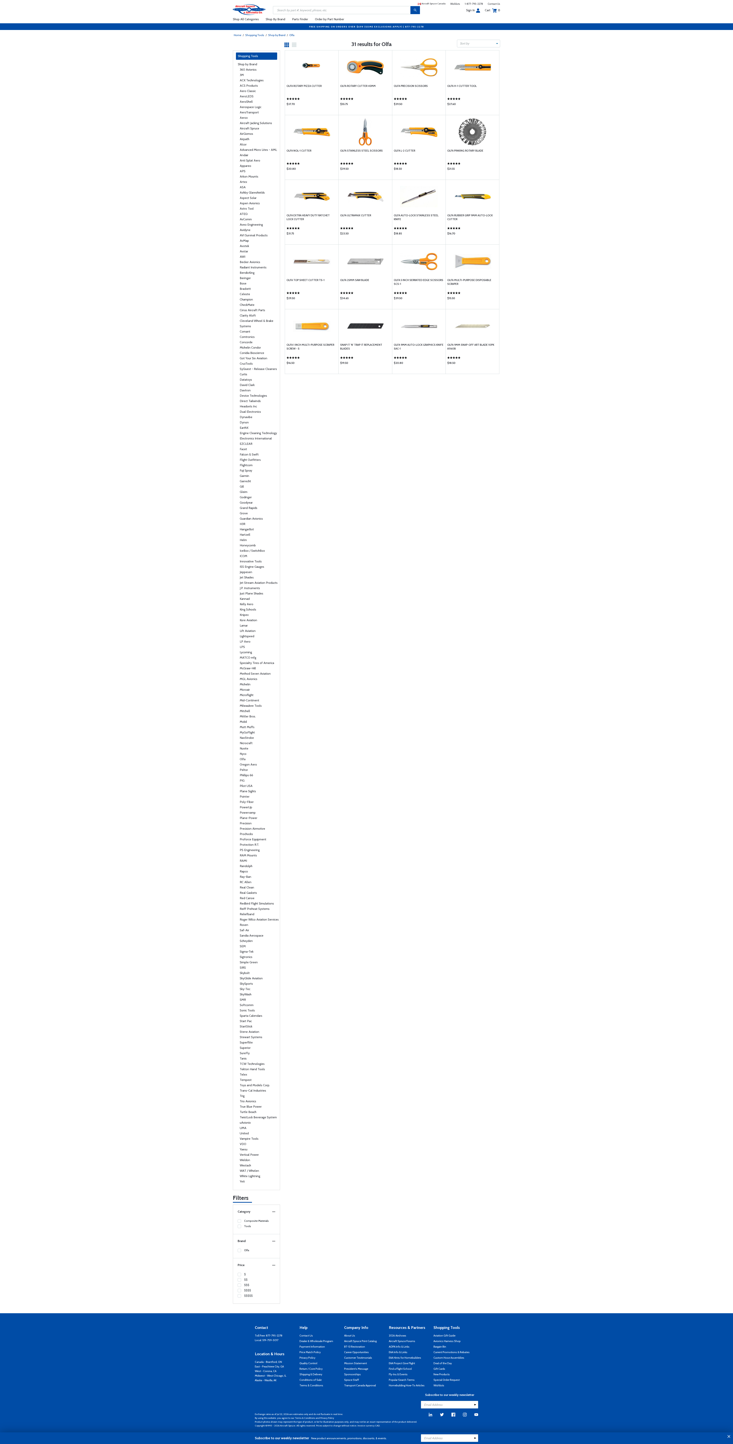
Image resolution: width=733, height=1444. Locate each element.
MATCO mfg (248, 657)
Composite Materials (256, 1221)
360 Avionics (248, 69)
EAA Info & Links (398, 1352)
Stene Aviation (249, 1032)
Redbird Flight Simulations (257, 903)
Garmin (244, 476)
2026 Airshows (397, 1335)
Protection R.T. (249, 844)
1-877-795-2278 (474, 3)
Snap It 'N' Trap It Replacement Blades (361, 346)
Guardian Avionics (251, 518)
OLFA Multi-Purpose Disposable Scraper (469, 282)
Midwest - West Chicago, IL (270, 1375)
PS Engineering (250, 850)
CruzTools (246, 363)
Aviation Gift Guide (444, 1335)
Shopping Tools (254, 35)
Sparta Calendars (251, 1016)
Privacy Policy (307, 1357)
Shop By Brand (275, 19)
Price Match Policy (310, 1352)
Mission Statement (355, 1363)
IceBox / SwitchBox (252, 550)
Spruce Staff (351, 1380)
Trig (242, 1096)
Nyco (243, 754)
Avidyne (245, 230)
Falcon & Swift (249, 454)
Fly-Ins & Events (398, 1374)
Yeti (242, 1181)
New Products (442, 1374)
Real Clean (247, 887)
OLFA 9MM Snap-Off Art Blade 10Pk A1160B (470, 346)
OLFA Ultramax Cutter (355, 215)
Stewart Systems (251, 1037)
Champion (246, 299)
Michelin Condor (250, 347)
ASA (243, 187)
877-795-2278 (274, 1335)
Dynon (244, 422)
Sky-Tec (245, 989)
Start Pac (246, 1021)
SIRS (243, 967)
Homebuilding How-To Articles (407, 1385)
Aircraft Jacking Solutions (256, 123)
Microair (245, 689)
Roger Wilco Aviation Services (259, 919)
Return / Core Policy (311, 1369)
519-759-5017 (270, 1340)
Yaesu (243, 1149)
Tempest (246, 1080)
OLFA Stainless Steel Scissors (361, 150)
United (244, 1133)
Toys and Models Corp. (255, 1085)
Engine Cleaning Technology (258, 433)
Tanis (243, 1058)
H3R (242, 524)
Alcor (243, 144)
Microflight (246, 695)
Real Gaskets (248, 893)
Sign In (470, 10)
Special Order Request (447, 1380)
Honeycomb (248, 545)
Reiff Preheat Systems (255, 909)
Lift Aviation (248, 631)
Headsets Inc (248, 406)
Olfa (291, 35)
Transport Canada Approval (360, 1385)
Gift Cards (439, 1369)
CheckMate (247, 305)
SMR (243, 999)
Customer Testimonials (358, 1357)
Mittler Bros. (248, 716)
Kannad (245, 599)
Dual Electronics (250, 411)
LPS (242, 647)
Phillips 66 (246, 775)
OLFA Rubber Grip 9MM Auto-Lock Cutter (470, 217)
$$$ (246, 1285)
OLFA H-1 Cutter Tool (462, 86)
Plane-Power (248, 818)
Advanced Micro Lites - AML (258, 150)
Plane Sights (248, 791)
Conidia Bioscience (252, 353)
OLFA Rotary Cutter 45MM (358, 86)
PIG (242, 780)
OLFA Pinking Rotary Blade (465, 150)
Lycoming (246, 652)
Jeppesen (246, 572)
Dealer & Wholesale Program (316, 1341)
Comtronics (247, 337)
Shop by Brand (276, 35)
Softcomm (246, 1005)
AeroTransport (249, 112)
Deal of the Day (443, 1363)
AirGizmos (246, 134)
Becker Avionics (250, 262)
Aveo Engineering (251, 224)
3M (242, 75)
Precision (246, 823)
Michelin (245, 684)
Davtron (245, 390)
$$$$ (247, 1290)
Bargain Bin (440, 1346)
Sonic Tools (247, 1010)
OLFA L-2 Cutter (404, 150)
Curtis (243, 374)
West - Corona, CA (265, 1371)
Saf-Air (244, 930)
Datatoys (246, 379)
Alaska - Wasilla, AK (266, 1380)
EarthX (244, 428)
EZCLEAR (246, 444)
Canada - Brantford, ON (268, 1362)
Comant (245, 331)
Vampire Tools (249, 1138)
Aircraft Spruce (249, 128)
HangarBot (247, 529)
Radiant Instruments (253, 267)
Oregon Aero (248, 764)
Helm (243, 540)
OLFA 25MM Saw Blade (354, 280)
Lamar (244, 625)
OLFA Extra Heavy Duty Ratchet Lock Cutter (308, 217)
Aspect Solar (248, 198)
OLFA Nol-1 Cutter (299, 150)
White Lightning (250, 1176)
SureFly (245, 1053)
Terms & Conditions (311, 1385)
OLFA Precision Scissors (411, 86)
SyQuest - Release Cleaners (258, 369)
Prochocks (246, 834)
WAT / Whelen (249, 1171)
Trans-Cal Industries (253, 1090)
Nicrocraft (246, 743)
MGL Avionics (248, 679)
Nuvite (244, 748)
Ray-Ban (245, 877)
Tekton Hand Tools (252, 1069)
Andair (244, 155)
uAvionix (245, 1122)
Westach (245, 1165)
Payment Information (312, 1346)
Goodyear (246, 502)
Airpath (244, 139)
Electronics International (256, 438)
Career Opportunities (356, 1352)
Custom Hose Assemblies (449, 1357)
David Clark (247, 385)
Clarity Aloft (248, 315)
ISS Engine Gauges (252, 567)
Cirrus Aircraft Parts (252, 310)
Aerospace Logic (250, 107)
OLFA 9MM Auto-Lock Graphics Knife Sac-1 (418, 346)
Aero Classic (248, 91)
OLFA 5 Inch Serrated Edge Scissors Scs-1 (418, 282)
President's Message (356, 1369)
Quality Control (308, 1363)
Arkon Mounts (249, 176)
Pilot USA (246, 786)
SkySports (246, 983)
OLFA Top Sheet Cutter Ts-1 (306, 280)
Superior (245, 1048)
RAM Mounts (248, 855)
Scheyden (246, 941)
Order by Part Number (329, 19)
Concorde (246, 342)
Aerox (244, 118)
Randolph (246, 866)
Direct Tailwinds (250, 401)
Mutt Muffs (247, 727)
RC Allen (245, 882)
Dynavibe (246, 417)
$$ (246, 1279)
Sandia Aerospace (251, 935)
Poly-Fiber (247, 802)
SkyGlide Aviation (251, 978)
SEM (243, 946)
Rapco (244, 871)
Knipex (244, 615)
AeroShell (246, 101)
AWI (242, 256)
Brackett (245, 289)
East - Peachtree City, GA (269, 1366)
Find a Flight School (400, 1369)
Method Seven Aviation (255, 673)
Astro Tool (247, 208)
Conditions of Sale (310, 1380)
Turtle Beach (248, 1112)
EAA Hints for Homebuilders (405, 1357)
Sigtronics (246, 957)
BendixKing (247, 273)
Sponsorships (352, 1374)
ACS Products (249, 85)
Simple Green (249, 962)
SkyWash (245, 994)
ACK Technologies (252, 80)
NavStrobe (247, 738)
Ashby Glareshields (252, 192)
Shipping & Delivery (310, 1374)
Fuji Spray (246, 470)
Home (237, 35)
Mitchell (245, 711)
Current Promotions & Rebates (452, 1352)
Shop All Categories (246, 19)
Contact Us (494, 3)
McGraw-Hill (248, 668)
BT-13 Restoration (354, 1346)
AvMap (244, 240)
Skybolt (245, 973)
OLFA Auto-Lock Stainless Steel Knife (416, 217)
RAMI (243, 861)
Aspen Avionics (250, 203)
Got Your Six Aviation (253, 358)
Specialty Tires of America (257, 663)
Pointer (244, 796)
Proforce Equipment (253, 839)
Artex (243, 182)
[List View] (294, 45)
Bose (243, 283)
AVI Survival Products (254, 235)
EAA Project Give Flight (402, 1363)
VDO (243, 1144)
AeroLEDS (246, 96)
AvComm (246, 219)
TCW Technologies (252, 1064)
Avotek (244, 246)
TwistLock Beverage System (258, 1117)
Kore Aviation (248, 620)
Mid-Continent (249, 700)
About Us (349, 1335)
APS (242, 171)
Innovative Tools (251, 561)
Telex (243, 1074)
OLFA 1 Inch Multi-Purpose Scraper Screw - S (310, 346)
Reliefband (247, 914)
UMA (243, 1128)
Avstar (244, 251)
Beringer (245, 278)
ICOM (243, 556)
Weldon (245, 1160)
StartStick (246, 1026)
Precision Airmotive (252, 828)
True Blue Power (251, 1106)
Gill (242, 486)
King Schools (248, 609)
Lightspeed (247, 636)
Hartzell (245, 534)
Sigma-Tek (246, 951)
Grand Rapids (248, 508)
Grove (244, 513)
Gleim (243, 492)
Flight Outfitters (250, 460)
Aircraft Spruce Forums (402, 1341)
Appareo (245, 166)
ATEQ (244, 214)
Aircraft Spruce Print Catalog (360, 1341)
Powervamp (248, 812)
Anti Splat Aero (250, 160)
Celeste (245, 294)
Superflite (246, 1042)
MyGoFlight (247, 732)
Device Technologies (253, 395)
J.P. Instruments (250, 588)
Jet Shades (247, 577)
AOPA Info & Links (399, 1346)
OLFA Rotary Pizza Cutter (304, 86)
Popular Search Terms (402, 1380)
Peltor (244, 770)
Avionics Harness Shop (447, 1341)
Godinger (246, 497)
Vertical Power (249, 1154)
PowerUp (246, 807)
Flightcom (246, 465)
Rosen (244, 925)
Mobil (243, 722)
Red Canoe (247, 898)
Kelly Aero (246, 604)
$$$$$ (248, 1295)
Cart (492, 10)
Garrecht (245, 481)
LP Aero (245, 641)
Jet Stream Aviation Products (259, 583)
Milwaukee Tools (251, 705)
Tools (247, 1226)
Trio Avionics (248, 1101)
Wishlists (455, 3)
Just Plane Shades (251, 593)
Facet (243, 449)
